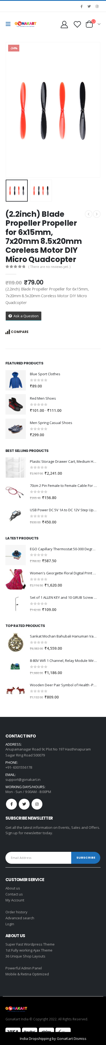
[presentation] (12, 110)
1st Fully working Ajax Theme (28, 950)
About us (12, 888)
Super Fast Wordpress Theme (30, 944)
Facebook (11, 804)
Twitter (24, 804)
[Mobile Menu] (9, 24)
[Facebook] (81, 6)
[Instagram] (97, 6)
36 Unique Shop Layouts (25, 956)
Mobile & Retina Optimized (27, 974)
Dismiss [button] (80, 1038)
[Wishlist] (77, 24)
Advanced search (19, 917)
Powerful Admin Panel (23, 968)
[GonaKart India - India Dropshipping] (25, 24)
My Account (14, 900)
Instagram (37, 804)
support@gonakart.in (22, 779)
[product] (15, 380)
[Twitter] (89, 6)
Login (9, 923)
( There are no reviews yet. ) (49, 266)
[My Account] (64, 24)
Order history (16, 912)
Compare (20, 331)
